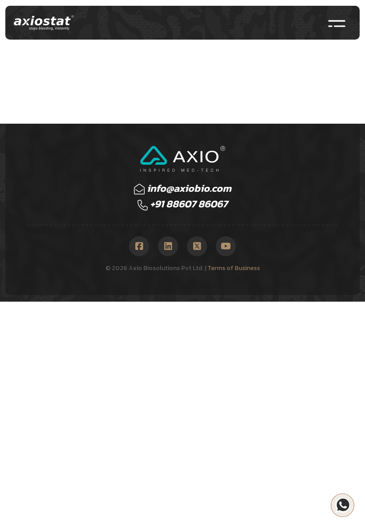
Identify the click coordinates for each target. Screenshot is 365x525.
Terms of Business (233, 268)
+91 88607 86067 (187, 203)
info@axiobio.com (188, 188)
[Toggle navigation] (336, 22)
